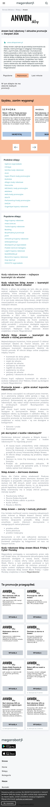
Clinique (8, 167)
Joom (7, 236)
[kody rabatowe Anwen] (13, 592)
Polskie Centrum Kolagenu (15, 248)
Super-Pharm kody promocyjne (17, 176)
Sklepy (5, 771)
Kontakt (5, 787)
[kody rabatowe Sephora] (17, 109)
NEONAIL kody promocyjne (16, 188)
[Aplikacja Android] (9, 746)
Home (4, 767)
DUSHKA (8, 179)
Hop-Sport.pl (10, 260)
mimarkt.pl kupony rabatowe (16, 239)
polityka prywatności (24, 799)
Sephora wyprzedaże (13, 164)
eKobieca (8, 191)
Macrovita (9, 185)
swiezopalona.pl (11, 242)
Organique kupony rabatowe (16, 207)
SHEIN (7, 203)
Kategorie (6, 775)
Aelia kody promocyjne (14, 194)
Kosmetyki (10, 429)
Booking (8, 230)
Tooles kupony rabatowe (15, 227)
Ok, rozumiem (8, 803)
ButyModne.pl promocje (14, 233)
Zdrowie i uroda (13, 427)
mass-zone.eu (10, 223)
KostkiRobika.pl (11, 254)
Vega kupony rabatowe (14, 220)
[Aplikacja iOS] (9, 753)
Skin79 (7, 197)
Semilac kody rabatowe (14, 170)
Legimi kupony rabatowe (15, 251)
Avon (7, 173)
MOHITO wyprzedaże (14, 263)
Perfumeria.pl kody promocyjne (17, 200)
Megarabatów (33, 572)
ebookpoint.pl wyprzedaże (15, 245)
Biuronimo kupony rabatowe (16, 257)
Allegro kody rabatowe (14, 182)
